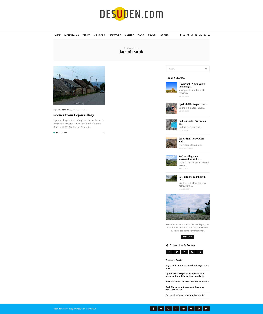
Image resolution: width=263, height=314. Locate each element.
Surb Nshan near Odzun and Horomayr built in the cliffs (185, 288)
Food (141, 35)
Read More (187, 237)
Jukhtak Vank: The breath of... (192, 122)
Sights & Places (59, 110)
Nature (129, 35)
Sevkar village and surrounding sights (185, 295)
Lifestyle (115, 35)
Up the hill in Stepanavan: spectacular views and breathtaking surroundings (185, 274)
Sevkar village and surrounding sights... (190, 158)
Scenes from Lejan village (74, 115)
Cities (86, 35)
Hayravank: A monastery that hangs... (192, 85)
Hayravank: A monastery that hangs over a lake (187, 266)
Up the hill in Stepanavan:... (193, 104)
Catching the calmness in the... (192, 178)
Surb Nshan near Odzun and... (191, 140)
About (164, 35)
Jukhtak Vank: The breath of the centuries (187, 281)
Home (57, 35)
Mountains (71, 35)
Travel (152, 35)
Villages (99, 35)
